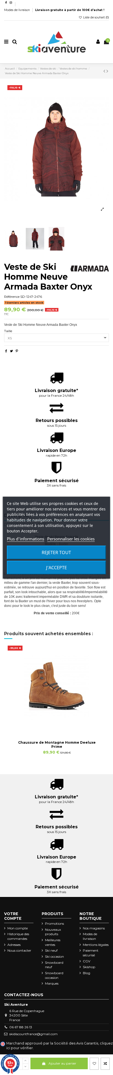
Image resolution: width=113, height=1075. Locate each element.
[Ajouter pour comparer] (105, 1064)
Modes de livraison (17, 10)
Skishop (89, 967)
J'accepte (56, 568)
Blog (86, 973)
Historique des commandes (18, 936)
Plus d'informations (25, 538)
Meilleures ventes (52, 942)
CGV (86, 961)
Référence (11, 297)
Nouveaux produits (53, 931)
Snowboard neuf (54, 964)
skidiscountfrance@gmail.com (33, 1034)
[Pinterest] (17, 351)
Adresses (14, 945)
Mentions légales (96, 945)
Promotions (54, 923)
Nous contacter (19, 950)
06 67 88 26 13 (20, 1027)
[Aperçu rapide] (63, 727)
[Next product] (107, 71)
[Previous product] (104, 71)
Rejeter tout (56, 552)
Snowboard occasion (54, 975)
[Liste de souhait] (94, 1064)
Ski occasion (54, 956)
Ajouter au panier (62, 1063)
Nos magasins (94, 928)
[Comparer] (56, 727)
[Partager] (6, 351)
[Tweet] (11, 351)
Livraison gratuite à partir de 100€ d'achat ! (69, 10)
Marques (51, 983)
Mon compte (17, 928)
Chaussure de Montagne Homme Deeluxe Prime (57, 744)
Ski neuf (51, 950)
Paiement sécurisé (90, 952)
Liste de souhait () (95, 17)
